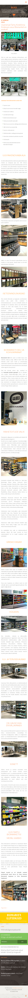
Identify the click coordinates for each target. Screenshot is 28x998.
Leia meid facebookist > (14, 996)
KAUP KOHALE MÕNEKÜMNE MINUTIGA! (10, 946)
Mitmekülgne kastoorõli (11, 930)
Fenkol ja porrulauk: (8, 973)
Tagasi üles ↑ (4, 908)
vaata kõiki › (24, 983)
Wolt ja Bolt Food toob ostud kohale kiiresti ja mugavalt (12, 951)
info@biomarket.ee (18, 988)
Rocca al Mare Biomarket (10, 961)
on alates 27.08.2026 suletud (13, 962)
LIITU (22, 941)
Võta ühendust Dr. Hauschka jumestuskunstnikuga (14, 918)
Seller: (3, 967)
